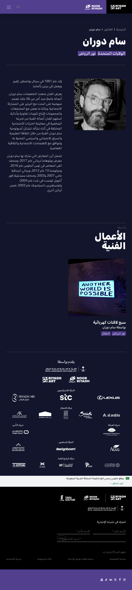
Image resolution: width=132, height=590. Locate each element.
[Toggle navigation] (8, 7)
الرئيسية (121, 29)
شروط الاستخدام (13, 558)
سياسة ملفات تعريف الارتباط (81, 558)
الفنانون (108, 29)
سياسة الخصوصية (118, 558)
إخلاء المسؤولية (44, 558)
